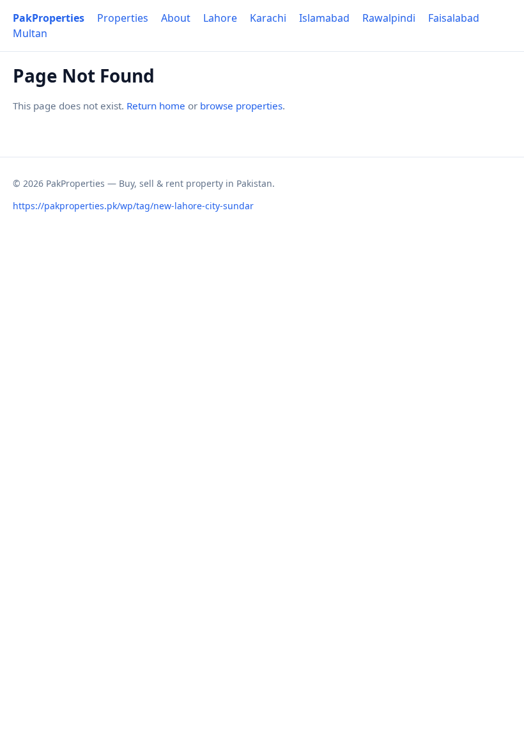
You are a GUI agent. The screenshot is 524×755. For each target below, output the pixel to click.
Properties (122, 18)
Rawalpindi (388, 18)
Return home (156, 105)
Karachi (268, 18)
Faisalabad (453, 18)
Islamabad (324, 18)
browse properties (241, 105)
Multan (30, 33)
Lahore (220, 18)
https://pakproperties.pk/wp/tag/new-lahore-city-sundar (133, 206)
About (175, 18)
